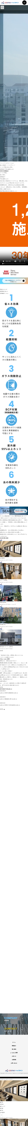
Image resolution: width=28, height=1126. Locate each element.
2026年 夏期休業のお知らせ (11, 693)
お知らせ (2, 693)
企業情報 (14, 1059)
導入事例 (14, 1049)
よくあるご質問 (14, 1052)
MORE (1, 650)
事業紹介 (14, 1045)
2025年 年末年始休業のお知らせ (12, 705)
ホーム (14, 1042)
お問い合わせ (14, 1063)
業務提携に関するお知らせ (11, 699)
